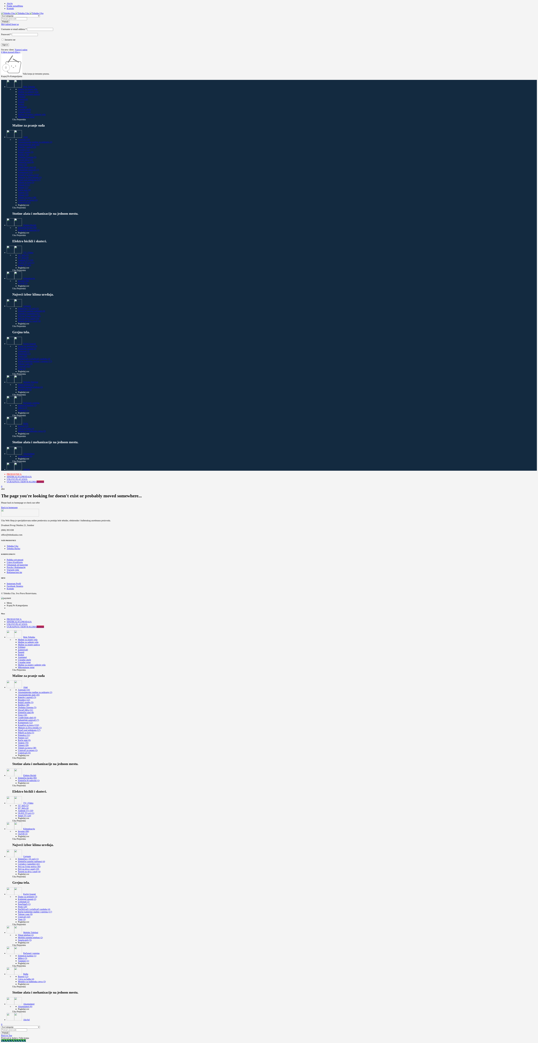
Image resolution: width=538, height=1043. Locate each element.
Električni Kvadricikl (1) (29, 230)
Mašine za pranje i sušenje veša (32, 114)
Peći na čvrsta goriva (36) (29, 316)
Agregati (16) (24, 139)
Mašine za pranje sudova (29, 94)
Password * (6, 34)
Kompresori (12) (25, 172)
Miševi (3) (22, 408)
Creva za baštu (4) (26, 428)
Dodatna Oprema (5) (27, 157)
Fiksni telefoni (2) (26, 384)
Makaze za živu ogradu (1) (30, 177)
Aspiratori (22, 107)
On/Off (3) (22, 283)
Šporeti (21, 102)
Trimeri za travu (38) (27, 197)
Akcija (10, 3)
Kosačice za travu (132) (28, 175)
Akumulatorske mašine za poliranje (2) (35, 142)
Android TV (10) (25, 260)
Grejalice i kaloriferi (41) (29, 313)
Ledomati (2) (23, 351)
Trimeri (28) (23, 195)
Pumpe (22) (23, 187)
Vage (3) (21, 369)
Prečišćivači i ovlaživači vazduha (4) (34, 359)
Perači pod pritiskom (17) (29, 180)
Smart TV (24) (24, 265)
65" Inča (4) (23, 257)
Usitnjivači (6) (24, 202)
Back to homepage (9, 507)
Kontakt (10, 8)
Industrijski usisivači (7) (28, 170)
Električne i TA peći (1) (28, 308)
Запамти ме (9, 40)
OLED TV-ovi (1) (26, 262)
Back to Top (6, 1035)
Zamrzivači (23, 99)
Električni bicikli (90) (27, 227)
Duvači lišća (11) (25, 159)
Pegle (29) (22, 356)
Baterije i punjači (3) (27, 147)
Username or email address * (14, 29)
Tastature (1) (23, 410)
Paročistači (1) (24, 354)
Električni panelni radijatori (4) (31, 311)
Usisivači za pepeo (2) (28, 200)
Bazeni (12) (23, 426)
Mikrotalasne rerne (26, 117)
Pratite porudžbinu (15, 6)
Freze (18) (22, 165)
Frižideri (21, 97)
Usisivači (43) (24, 366)
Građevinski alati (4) (27, 167)
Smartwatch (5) (25, 389)
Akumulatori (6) (25, 456)
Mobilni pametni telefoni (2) (30, 387)
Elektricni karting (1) (27, 405)
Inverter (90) (23, 281)
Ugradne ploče (24, 109)
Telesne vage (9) (25, 364)
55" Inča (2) (23, 255)
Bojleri (21, 104)
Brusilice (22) (24, 149)
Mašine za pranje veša (27, 89)
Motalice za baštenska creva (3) (32, 431)
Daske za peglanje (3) (27, 346)
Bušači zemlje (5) (25, 152)
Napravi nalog (21, 49)
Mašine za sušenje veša (28, 92)
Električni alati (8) (26, 162)
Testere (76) (23, 192)
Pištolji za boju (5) (26, 182)
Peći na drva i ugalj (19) (28, 318)
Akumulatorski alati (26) (29, 144)
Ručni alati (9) (24, 190)
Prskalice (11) (24, 185)
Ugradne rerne (24, 112)
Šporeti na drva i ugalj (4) (29, 321)
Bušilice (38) (23, 154)
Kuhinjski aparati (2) (27, 349)
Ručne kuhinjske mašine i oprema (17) (35, 361)
